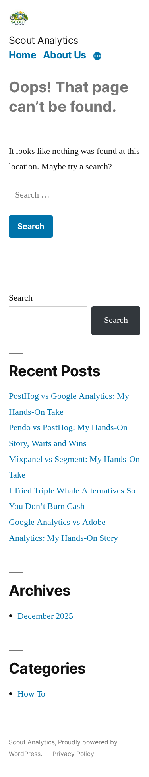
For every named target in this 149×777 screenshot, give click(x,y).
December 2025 (45, 616)
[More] (97, 56)
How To (31, 693)
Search (21, 297)
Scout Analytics (43, 40)
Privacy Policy (73, 754)
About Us (64, 55)
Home (22, 55)
